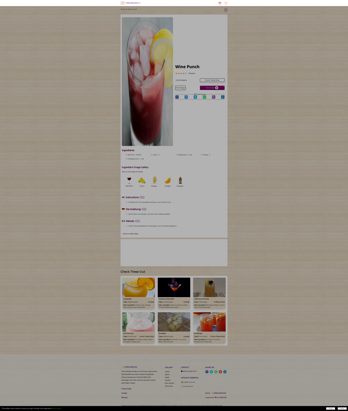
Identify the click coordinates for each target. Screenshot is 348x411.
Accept (331, 408)
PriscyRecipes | (132, 3)
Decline (342, 408)
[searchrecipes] (225, 3)
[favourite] (219, 3)
